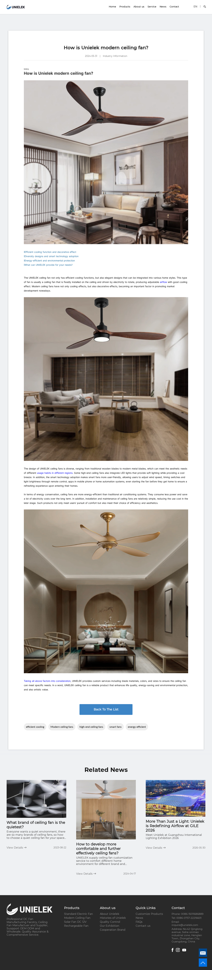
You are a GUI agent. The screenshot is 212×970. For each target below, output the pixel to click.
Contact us (143, 925)
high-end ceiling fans (91, 726)
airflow (163, 282)
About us (138, 6)
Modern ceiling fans (62, 726)
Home (112, 6)
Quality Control (110, 921)
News (163, 6)
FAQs (139, 921)
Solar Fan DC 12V (75, 921)
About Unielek (109, 913)
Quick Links (146, 908)
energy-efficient (137, 726)
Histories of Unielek (113, 917)
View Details (15, 847)
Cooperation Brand (112, 929)
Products (124, 6)
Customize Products (149, 913)
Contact (174, 6)
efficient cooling (35, 726)
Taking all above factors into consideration (47, 680)
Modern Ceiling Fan (77, 917)
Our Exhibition (109, 925)
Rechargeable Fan (76, 925)
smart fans (115, 726)
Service (152, 6)
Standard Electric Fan (78, 913)
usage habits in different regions (55, 472)
